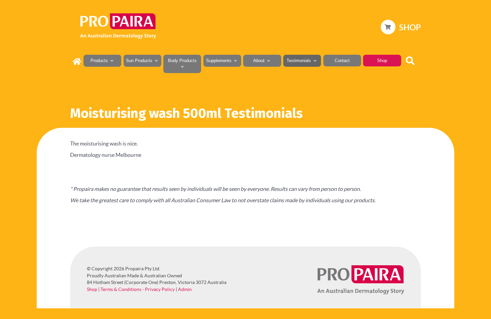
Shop (92, 289)
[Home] (77, 63)
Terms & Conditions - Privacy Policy (138, 289)
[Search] (411, 60)
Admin (185, 289)
